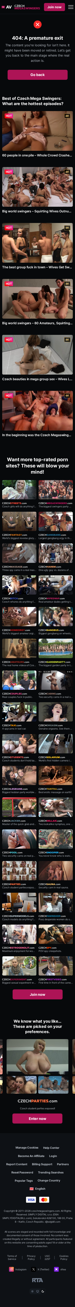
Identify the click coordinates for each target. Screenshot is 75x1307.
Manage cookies (27, 1147)
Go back (37, 75)
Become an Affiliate (31, 1156)
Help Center (51, 1147)
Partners (63, 1164)
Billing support (42, 1164)
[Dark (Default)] (42, 1291)
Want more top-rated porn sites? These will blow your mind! (37, 466)
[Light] (32, 1291)
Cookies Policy (64, 1257)
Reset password (22, 1172)
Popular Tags (24, 1180)
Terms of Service (12, 1257)
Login (53, 1156)
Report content (16, 1164)
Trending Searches (51, 1172)
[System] (37, 1291)
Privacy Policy (31, 1257)
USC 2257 (47, 1257)
